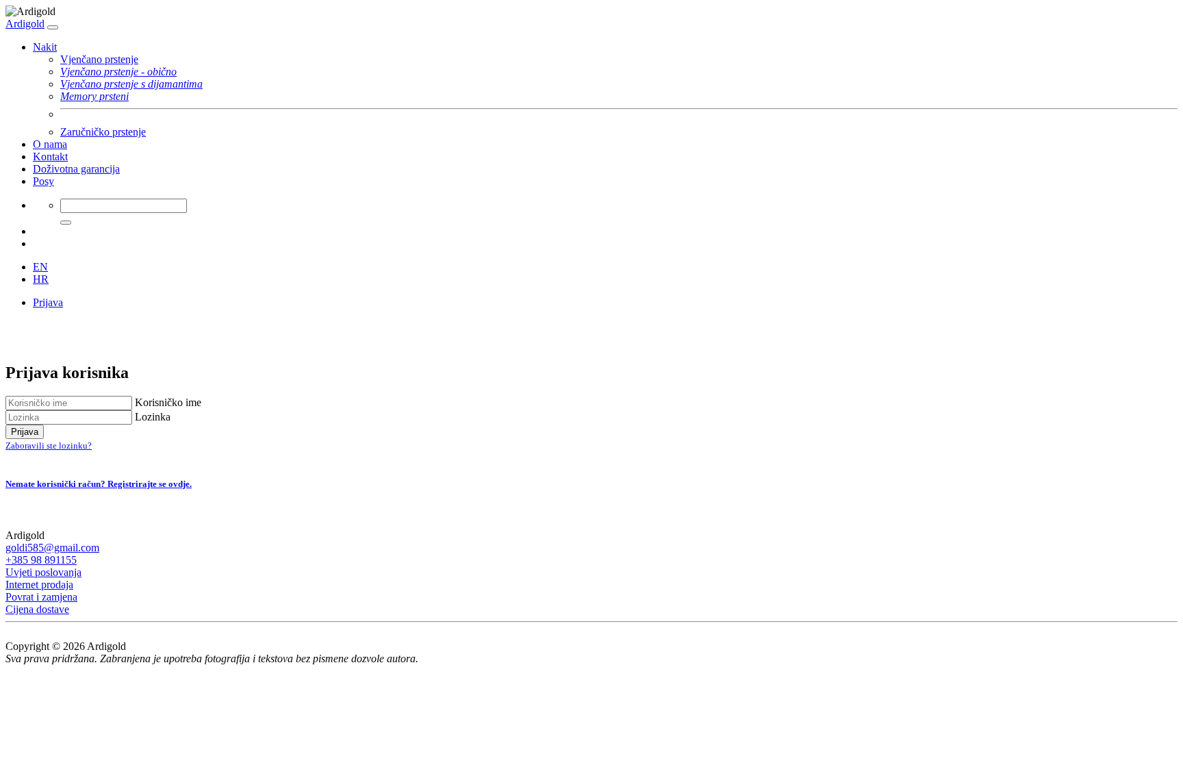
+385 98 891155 (41, 560)
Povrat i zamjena (41, 597)
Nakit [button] (45, 47)
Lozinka (152, 417)
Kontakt (50, 156)
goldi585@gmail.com (52, 547)
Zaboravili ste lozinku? (48, 445)
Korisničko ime (168, 402)
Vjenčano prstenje (99, 59)
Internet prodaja (39, 584)
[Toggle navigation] (52, 27)
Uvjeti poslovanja (43, 572)
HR (41, 279)
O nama (50, 144)
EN (40, 267)
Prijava (48, 302)
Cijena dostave (37, 609)
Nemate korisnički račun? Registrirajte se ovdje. (98, 484)
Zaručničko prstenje (103, 132)
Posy (43, 181)
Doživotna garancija (76, 169)
